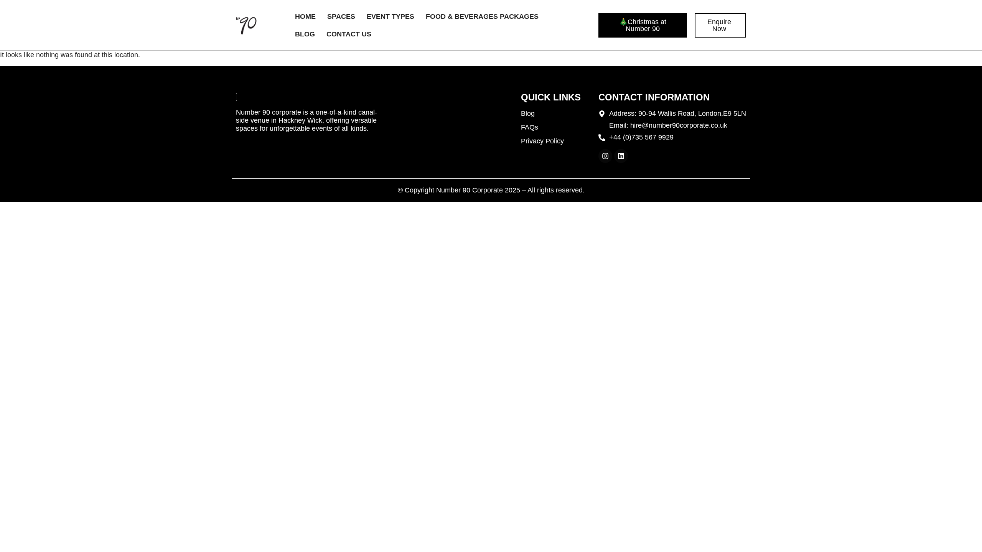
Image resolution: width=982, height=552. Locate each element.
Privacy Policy (542, 141)
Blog (305, 34)
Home (305, 16)
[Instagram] (605, 156)
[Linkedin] (621, 156)
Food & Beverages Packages (482, 16)
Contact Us (348, 34)
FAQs (529, 127)
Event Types (390, 16)
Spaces (341, 16)
